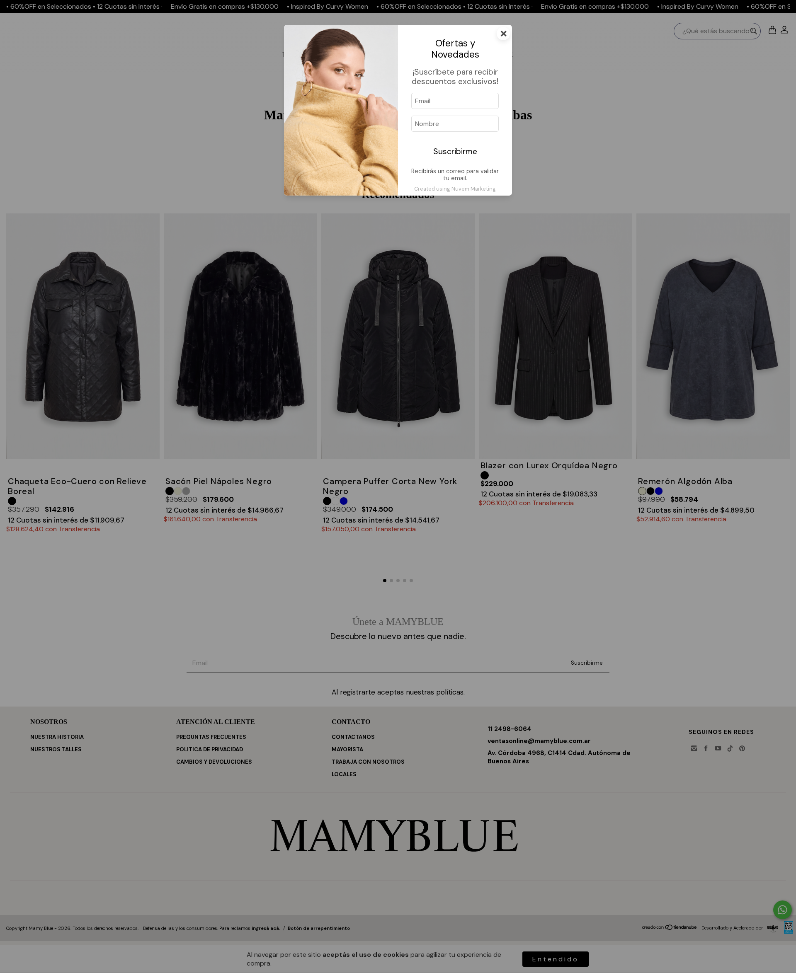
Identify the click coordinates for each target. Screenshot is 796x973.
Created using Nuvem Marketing (455, 188)
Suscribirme (455, 151)
